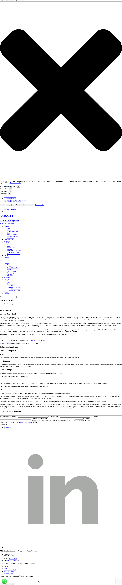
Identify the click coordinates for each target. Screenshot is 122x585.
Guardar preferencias (28, 205)
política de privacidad (26, 422)
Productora (7, 241)
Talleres (9, 233)
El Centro (6, 242)
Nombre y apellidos (8, 416)
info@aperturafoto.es (13, 560)
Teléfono (85, 418)
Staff (8, 246)
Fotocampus (10, 238)
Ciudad (54, 416)
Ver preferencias (17, 205)
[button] (61, 90)
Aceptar (3, 205)
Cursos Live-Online (12, 231)
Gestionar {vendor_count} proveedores (15, 200)
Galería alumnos (15, 252)
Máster (9, 228)
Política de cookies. (15, 183)
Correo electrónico (39, 418)
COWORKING (8, 239)
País (95, 416)
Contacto (6, 257)
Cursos (9, 230)
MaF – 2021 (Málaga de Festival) (36, 340)
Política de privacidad (10, 209)
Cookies (6, 568)
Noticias (6, 255)
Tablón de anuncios (9, 571)
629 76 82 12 (13, 559)
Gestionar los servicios (10, 198)
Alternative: (3, 424)
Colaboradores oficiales (13, 254)
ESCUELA (7, 226)
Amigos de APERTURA (14, 250)
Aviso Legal (7, 566)
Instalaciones (10, 244)
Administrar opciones (10, 197)
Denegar (9, 205)
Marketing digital (8, 573)
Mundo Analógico (12, 234)
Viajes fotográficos (12, 236)
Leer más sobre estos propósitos (12, 201)
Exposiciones (11, 247)
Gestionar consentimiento (7, 584)
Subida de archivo (36, 420)
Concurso (10, 249)
